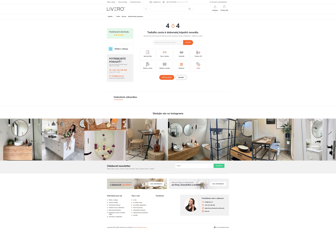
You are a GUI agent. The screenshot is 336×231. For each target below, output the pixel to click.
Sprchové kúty (148, 56)
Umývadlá (181, 56)
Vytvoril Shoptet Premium (222, 227)
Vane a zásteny (164, 56)
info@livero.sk (118, 76)
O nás (134, 200)
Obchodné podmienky (115, 210)
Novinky (181, 77)
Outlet (198, 68)
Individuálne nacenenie (139, 210)
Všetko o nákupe (111, 2)
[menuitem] (111, 16)
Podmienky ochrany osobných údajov (117, 213)
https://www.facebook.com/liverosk (214, 208)
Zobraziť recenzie (118, 99)
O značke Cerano (137, 202)
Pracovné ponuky (138, 207)
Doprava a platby (122, 2)
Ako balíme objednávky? (139, 205)
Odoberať (219, 166)
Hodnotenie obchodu (135, 2)
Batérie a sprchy (147, 68)
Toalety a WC (198, 56)
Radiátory (181, 68)
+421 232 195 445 (119, 70)
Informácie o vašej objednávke (219, 2)
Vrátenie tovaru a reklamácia (116, 207)
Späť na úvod (167, 77)
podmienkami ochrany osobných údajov (202, 170)
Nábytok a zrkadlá (164, 68)
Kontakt (135, 215)
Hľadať (189, 9)
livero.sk (207, 211)
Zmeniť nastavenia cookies (140, 227)
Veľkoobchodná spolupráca (140, 212)
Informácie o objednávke (115, 217)
